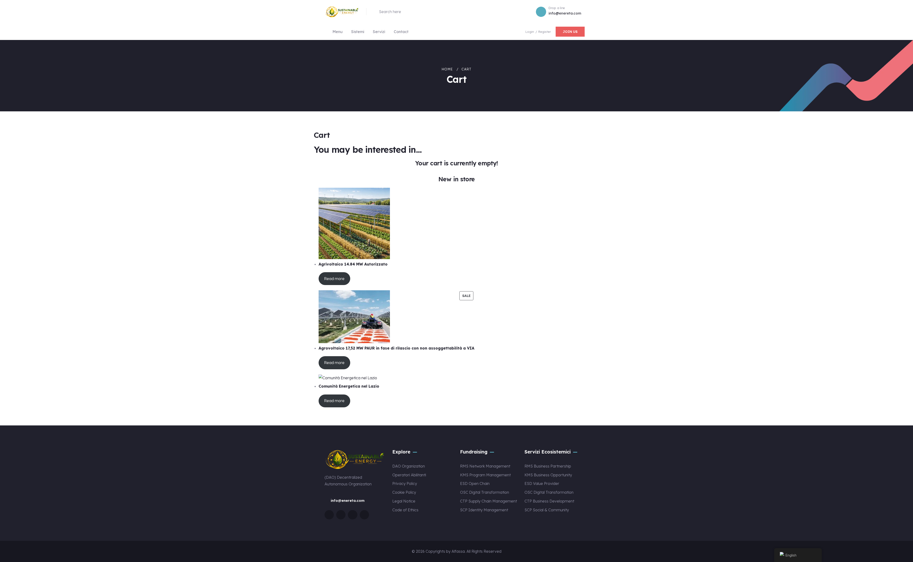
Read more (334, 278)
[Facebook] (340, 514)
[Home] (342, 11)
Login (530, 32)
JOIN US (570, 32)
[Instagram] (352, 514)
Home (447, 69)
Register (544, 32)
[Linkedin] (364, 514)
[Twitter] (329, 514)
